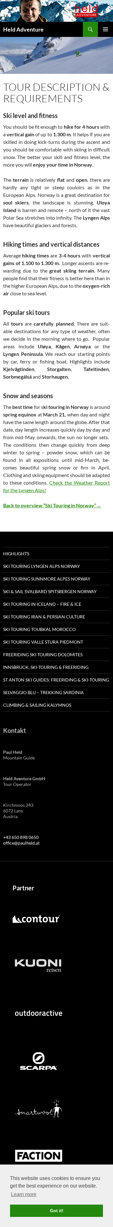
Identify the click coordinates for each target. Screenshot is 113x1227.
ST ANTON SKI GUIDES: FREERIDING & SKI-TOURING (56, 679)
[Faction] (38, 1155)
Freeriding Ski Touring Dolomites (43, 654)
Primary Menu (105, 29)
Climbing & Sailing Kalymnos (37, 705)
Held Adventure (23, 29)
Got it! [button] (56, 1210)
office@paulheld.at (21, 843)
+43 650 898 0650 (21, 837)
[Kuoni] (38, 966)
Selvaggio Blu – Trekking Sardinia (43, 692)
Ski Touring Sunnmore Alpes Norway (46, 578)
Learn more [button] (23, 1194)
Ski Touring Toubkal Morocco (39, 629)
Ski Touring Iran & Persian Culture (44, 616)
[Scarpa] (38, 1060)
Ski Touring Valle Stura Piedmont (43, 642)
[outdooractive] (38, 1013)
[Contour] (36, 918)
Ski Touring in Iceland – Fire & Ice (42, 604)
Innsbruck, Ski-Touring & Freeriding (46, 667)
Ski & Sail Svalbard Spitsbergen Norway (50, 591)
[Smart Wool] (38, 1108)
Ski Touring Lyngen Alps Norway (41, 566)
